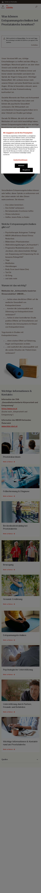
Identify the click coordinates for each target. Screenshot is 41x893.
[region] (20, 151)
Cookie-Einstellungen (20, 160)
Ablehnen (21, 165)
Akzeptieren (26, 170)
